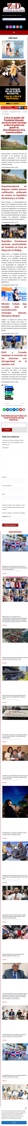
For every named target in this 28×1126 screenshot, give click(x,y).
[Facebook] (7, 27)
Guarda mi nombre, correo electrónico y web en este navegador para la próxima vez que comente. (13, 507)
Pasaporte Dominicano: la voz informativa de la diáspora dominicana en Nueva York (13, 955)
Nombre (4, 477)
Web (3, 494)
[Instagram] (10, 27)
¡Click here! (12, 38)
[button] (26, 1108)
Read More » (4, 573)
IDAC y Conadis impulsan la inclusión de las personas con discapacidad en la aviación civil (14, 358)
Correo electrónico (7, 485)
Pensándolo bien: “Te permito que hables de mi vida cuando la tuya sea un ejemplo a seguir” (14, 833)
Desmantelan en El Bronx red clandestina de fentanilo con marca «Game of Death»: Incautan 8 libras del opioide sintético (14, 736)
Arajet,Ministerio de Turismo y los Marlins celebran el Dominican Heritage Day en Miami (14, 1076)
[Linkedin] (21, 27)
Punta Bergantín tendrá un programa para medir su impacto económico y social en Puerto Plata (14, 1035)
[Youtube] (17, 27)
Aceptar (14, 1122)
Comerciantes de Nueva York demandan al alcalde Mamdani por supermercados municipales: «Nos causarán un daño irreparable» (14, 916)
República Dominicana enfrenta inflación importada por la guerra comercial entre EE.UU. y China (15, 658)
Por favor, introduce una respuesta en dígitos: (13, 513)
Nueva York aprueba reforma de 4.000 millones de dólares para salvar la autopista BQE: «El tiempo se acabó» (14, 697)
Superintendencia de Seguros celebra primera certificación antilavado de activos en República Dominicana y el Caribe (14, 192)
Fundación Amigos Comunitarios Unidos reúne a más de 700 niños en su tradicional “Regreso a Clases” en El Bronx (15, 877)
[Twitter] (14, 27)
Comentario (5, 447)
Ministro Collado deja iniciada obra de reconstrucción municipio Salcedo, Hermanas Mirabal (14, 310)
